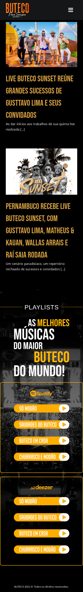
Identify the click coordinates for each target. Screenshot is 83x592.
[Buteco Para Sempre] (17, 4)
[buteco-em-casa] (41, 438)
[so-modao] (41, 406)
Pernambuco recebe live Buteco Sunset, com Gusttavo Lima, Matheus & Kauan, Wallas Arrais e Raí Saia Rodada (40, 231)
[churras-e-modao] (41, 454)
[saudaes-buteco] (41, 422)
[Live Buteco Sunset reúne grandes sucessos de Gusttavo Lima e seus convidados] (41, 44)
